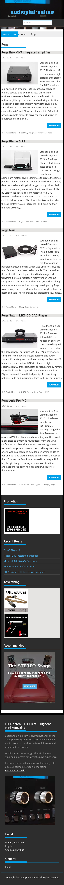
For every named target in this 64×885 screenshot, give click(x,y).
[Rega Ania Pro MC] (19, 410)
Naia (21, 306)
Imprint (9, 846)
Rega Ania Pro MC (14, 400)
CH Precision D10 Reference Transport (24, 571)
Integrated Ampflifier (37, 132)
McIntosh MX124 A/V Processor (20, 561)
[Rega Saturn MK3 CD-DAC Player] (19, 325)
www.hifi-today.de (15, 770)
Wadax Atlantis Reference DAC (20, 566)
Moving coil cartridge (40, 484)
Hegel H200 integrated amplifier (21, 555)
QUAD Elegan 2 (12, 550)
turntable (45, 221)
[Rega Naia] (19, 240)
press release (21, 57)
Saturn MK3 (44, 392)
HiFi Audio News (9, 132)
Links (8, 866)
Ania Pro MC (24, 484)
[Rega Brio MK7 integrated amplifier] (19, 62)
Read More (54, 125)
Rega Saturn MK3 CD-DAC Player (24, 315)
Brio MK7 (23, 132)
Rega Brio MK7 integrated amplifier (25, 52)
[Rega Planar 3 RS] (19, 151)
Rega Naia (8, 230)
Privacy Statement (15, 842)
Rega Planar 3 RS (13, 141)
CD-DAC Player (25, 392)
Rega (50, 132)
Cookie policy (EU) (14, 849)
